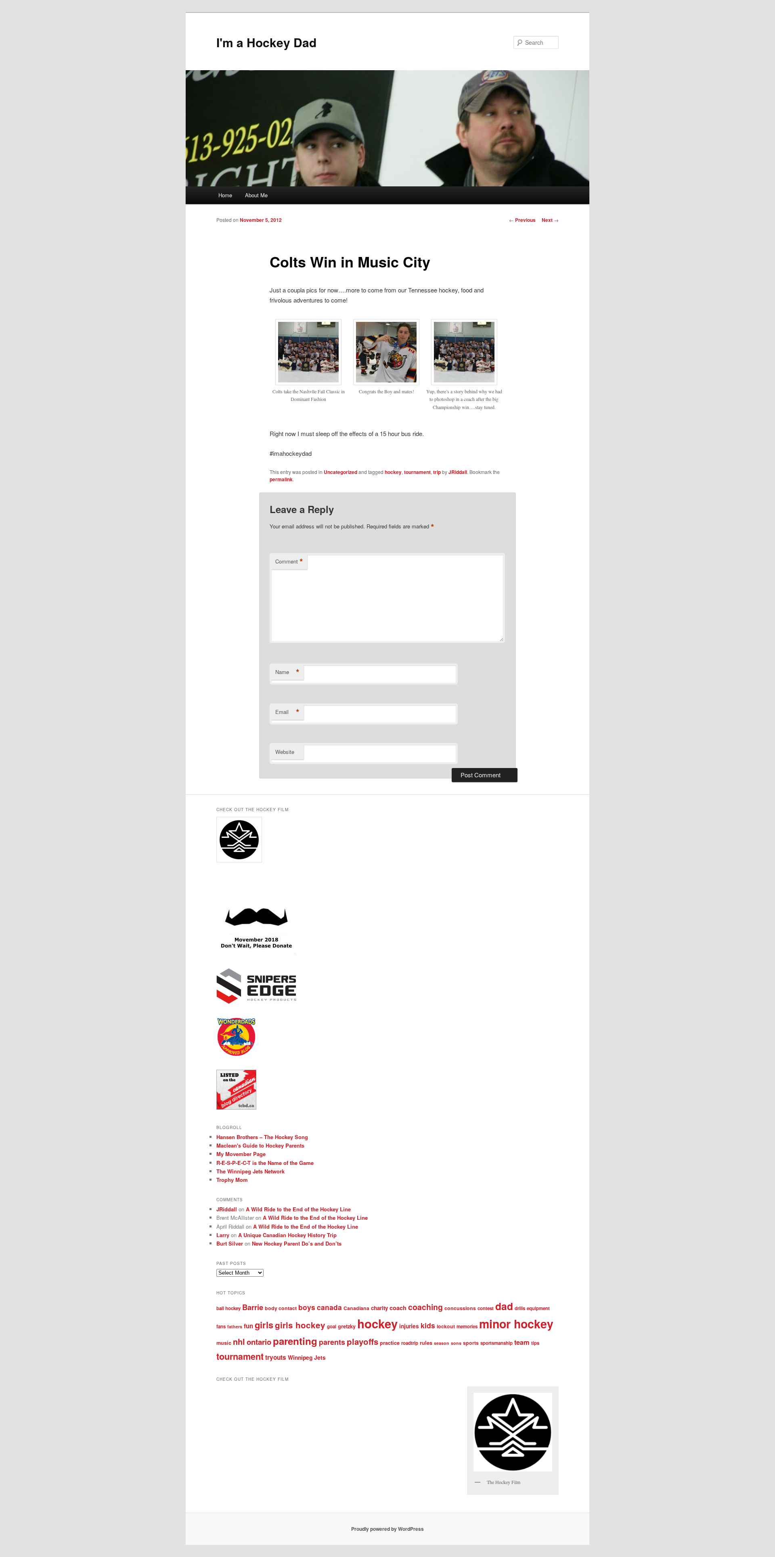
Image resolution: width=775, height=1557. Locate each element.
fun (248, 1325)
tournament (417, 472)
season (441, 1343)
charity (379, 1308)
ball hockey (228, 1308)
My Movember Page (241, 1154)
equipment (538, 1308)
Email (287, 711)
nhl (239, 1341)
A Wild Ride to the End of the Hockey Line (298, 1209)
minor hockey (516, 1323)
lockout (446, 1326)
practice (390, 1342)
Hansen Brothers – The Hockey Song (262, 1137)
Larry (222, 1235)
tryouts (275, 1357)
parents (332, 1342)
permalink (281, 479)
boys (306, 1307)
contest (486, 1308)
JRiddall (457, 472)
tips (535, 1343)
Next (550, 219)
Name (287, 672)
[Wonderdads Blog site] (236, 1054)
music (223, 1342)
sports (471, 1342)
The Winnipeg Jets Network (250, 1171)
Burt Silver (229, 1243)
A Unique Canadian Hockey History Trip (287, 1235)
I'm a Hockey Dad (266, 42)
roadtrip (409, 1343)
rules (426, 1342)
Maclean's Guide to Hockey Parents (260, 1145)
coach (398, 1307)
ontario (259, 1341)
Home (225, 195)
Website (284, 752)
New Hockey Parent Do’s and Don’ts (296, 1243)
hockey (393, 472)
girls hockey (300, 1325)
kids (428, 1325)
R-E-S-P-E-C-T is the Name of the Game (265, 1163)
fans (221, 1326)
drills (520, 1308)
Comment (289, 561)
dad (504, 1306)
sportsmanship (496, 1343)
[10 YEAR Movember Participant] (256, 953)
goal (331, 1326)
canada (329, 1307)
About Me (256, 195)
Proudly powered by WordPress (387, 1528)
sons (456, 1343)
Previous (522, 219)
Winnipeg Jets (307, 1357)
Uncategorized (340, 472)
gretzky (347, 1326)
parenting (295, 1341)
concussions (460, 1308)
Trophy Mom (232, 1179)
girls (264, 1324)
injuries (409, 1326)
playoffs (362, 1341)
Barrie (252, 1307)
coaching (425, 1307)
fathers (234, 1326)
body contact (281, 1308)
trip (437, 472)
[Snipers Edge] (256, 1002)
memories (467, 1326)
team (522, 1342)
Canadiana (356, 1308)
